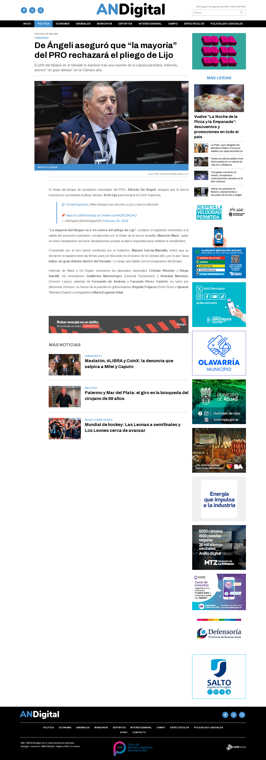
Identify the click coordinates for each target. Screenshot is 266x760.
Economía (63, 23)
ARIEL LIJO (183, 174)
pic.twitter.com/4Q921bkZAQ (117, 215)
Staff (124, 732)
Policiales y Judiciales (227, 23)
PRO (156, 174)
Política (43, 23)
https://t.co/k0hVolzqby (81, 215)
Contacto (139, 732)
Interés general (150, 23)
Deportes (125, 23)
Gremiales (83, 23)
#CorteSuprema (77, 204)
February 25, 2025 (115, 220)
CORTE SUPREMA (168, 174)
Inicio (27, 23)
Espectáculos (194, 23)
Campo (173, 23)
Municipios (104, 23)
